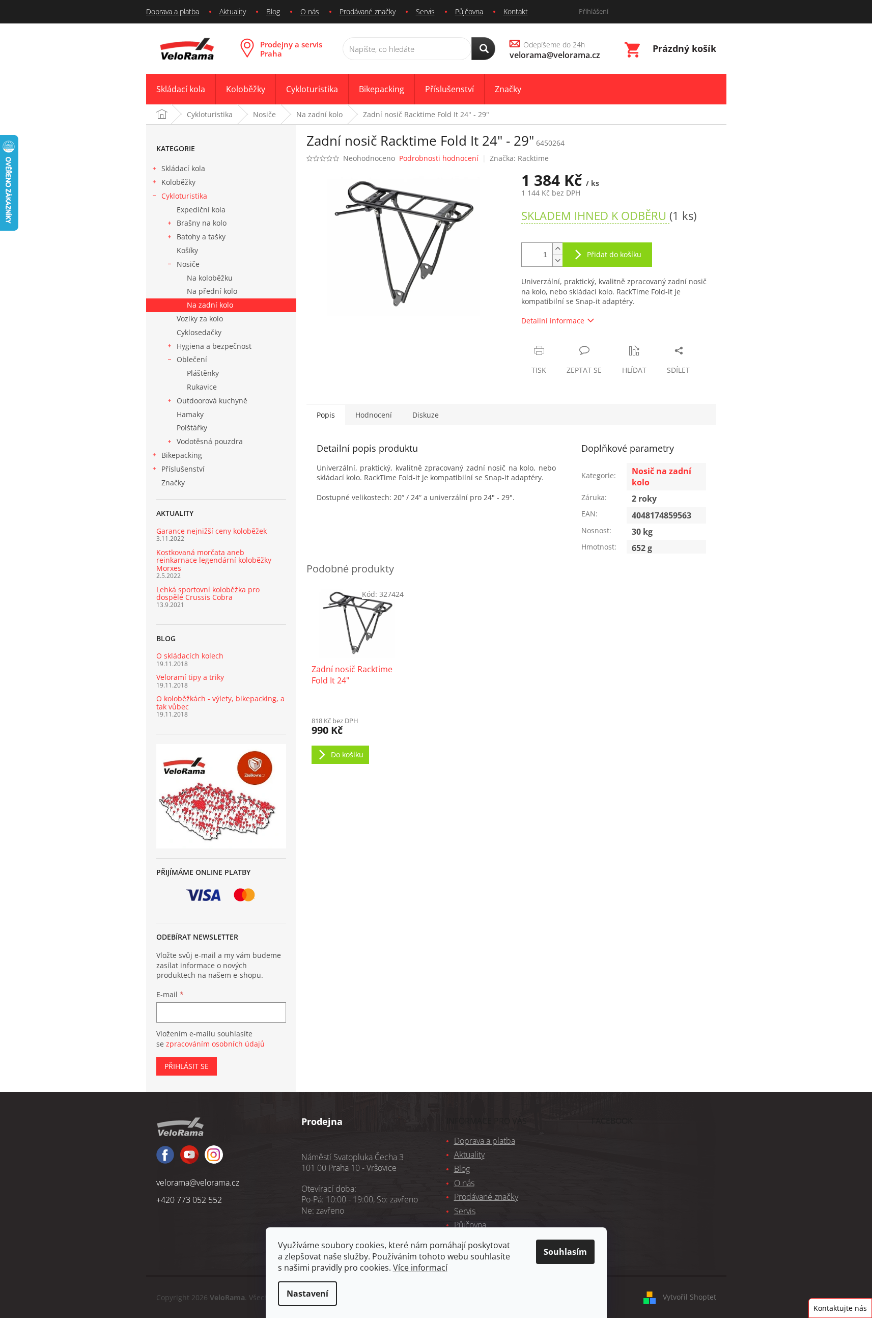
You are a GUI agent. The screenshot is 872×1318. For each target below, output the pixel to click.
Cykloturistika (184, 196)
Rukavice (202, 387)
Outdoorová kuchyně (212, 400)
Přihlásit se (186, 1066)
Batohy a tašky (201, 236)
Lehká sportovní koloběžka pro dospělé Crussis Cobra (208, 593)
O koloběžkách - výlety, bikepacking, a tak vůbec (220, 702)
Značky (173, 482)
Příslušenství (183, 469)
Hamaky (190, 414)
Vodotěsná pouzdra (210, 441)
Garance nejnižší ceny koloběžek (211, 531)
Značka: (519, 158)
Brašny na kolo (202, 223)
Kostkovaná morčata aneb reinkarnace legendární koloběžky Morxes (213, 560)
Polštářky (192, 427)
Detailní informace (552, 320)
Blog (273, 11)
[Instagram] (189, 1159)
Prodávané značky (368, 11)
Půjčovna (469, 11)
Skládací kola (183, 168)
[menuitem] (180, 89)
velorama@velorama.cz (197, 1182)
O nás (309, 11)
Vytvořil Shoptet (689, 1297)
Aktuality (232, 11)
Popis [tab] (326, 415)
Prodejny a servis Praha (291, 49)
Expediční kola (201, 209)
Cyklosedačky (199, 332)
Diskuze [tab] (425, 415)
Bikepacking (181, 455)
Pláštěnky (203, 373)
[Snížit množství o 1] (557, 260)
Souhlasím (565, 1251)
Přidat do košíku (614, 254)
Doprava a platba (172, 11)
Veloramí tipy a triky (190, 677)
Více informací (420, 1267)
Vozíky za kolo (200, 318)
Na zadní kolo (210, 305)
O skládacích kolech (189, 656)
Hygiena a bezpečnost (214, 346)
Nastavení (307, 1293)
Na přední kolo (212, 291)
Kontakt (515, 11)
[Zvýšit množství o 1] (557, 249)
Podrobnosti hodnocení (439, 158)
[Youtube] (214, 1159)
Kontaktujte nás (840, 1308)
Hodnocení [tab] (373, 415)
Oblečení (192, 359)
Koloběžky (178, 182)
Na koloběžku (210, 278)
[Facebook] (165, 1159)
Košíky (187, 250)
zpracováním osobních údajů (215, 1044)
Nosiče (188, 264)
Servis (425, 11)
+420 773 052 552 (189, 1199)
